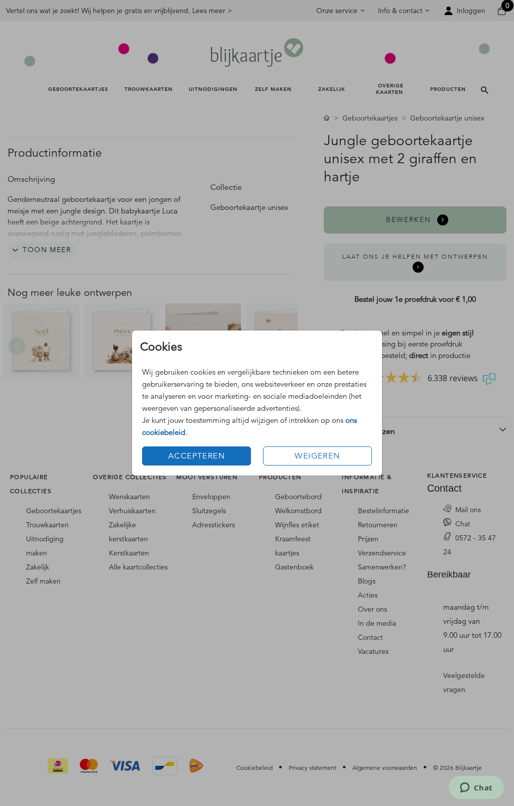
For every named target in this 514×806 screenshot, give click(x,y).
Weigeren (317, 456)
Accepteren (196, 456)
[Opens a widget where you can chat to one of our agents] (476, 788)
